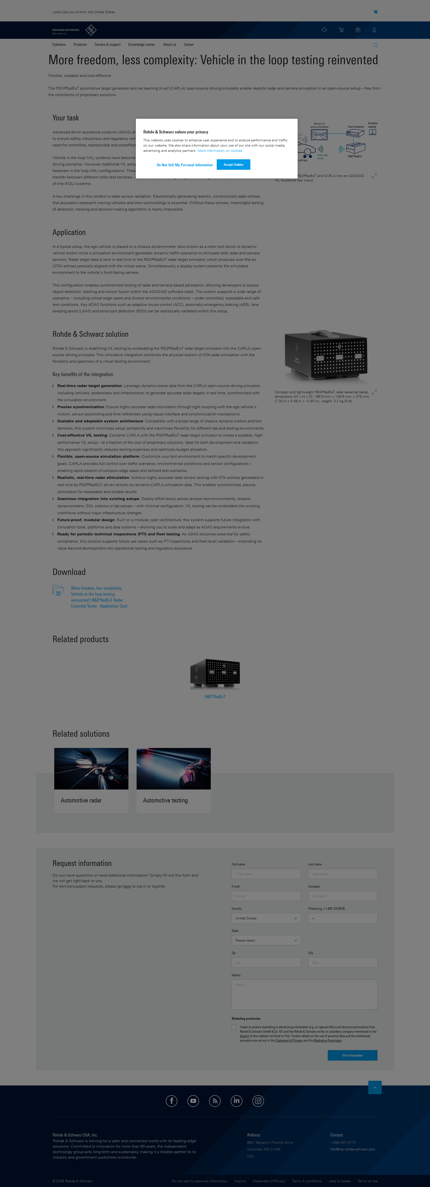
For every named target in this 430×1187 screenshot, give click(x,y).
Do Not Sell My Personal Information (185, 165)
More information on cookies (220, 150)
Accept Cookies (234, 164)
